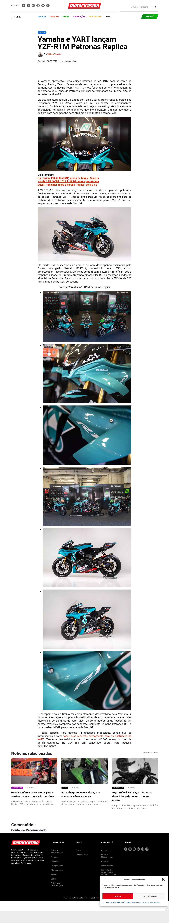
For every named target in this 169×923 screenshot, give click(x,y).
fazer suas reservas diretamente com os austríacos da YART (84, 737)
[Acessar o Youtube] (33, 6)
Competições (79, 16)
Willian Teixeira (54, 54)
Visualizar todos (151, 753)
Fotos (78, 850)
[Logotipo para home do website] (84, 6)
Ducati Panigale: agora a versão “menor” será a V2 (67, 184)
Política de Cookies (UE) (57, 884)
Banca (109, 16)
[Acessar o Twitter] (28, 6)
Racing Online (82, 854)
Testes (66, 16)
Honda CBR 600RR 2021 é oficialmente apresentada (68, 181)
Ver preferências (149, 896)
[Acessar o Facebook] (24, 6)
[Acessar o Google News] (43, 6)
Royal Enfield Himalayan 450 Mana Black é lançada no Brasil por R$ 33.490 (132, 796)
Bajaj (65, 788)
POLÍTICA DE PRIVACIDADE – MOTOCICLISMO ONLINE (140, 902)
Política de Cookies (113, 902)
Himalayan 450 (118, 788)
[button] (163, 879)
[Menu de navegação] (12, 17)
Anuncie (104, 861)
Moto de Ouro (95, 16)
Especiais (54, 16)
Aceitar (118, 896)
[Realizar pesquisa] (155, 7)
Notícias (42, 16)
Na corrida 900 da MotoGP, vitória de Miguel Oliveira (68, 178)
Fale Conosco (107, 865)
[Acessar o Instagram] (38, 6)
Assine (104, 850)
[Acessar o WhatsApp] (48, 6)
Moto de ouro (57, 870)
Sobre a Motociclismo (57, 851)
